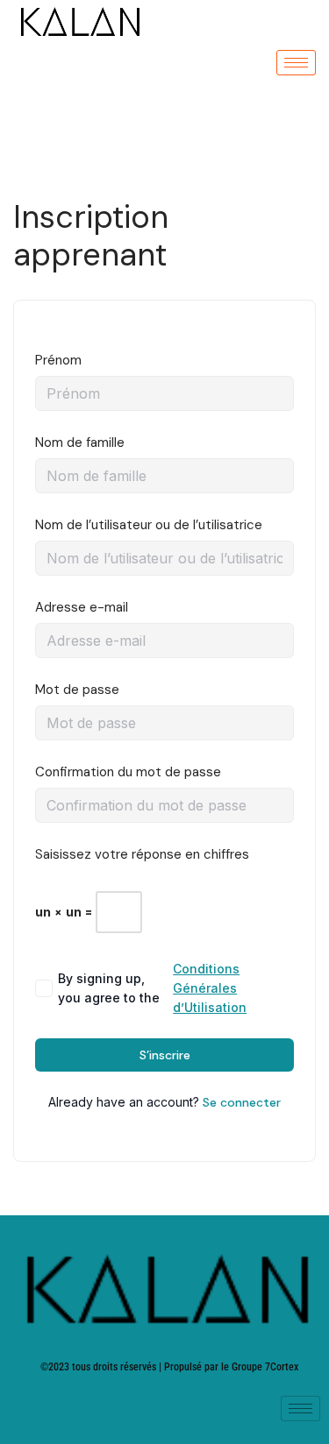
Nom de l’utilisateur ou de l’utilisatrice (148, 525)
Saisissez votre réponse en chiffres (142, 854)
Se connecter (242, 1102)
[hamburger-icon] (296, 62)
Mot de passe (77, 689)
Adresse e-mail (81, 607)
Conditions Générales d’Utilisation (210, 988)
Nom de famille (80, 442)
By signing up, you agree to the (152, 988)
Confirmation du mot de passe (128, 772)
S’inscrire (164, 1055)
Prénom (58, 360)
